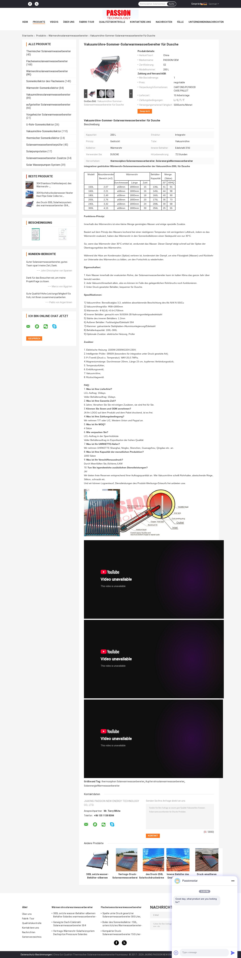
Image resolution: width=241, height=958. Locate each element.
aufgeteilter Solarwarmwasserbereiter (48, 104)
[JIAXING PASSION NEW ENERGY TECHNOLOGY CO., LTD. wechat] (48, 326)
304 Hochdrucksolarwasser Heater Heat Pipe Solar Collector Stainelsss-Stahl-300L (54, 196)
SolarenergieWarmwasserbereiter (102, 785)
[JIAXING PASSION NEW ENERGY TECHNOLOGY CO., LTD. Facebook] (30, 4)
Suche (171, 4)
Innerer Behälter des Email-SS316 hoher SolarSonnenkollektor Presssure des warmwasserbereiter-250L (178, 876)
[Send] (232, 952)
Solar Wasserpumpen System (43, 164)
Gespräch (196, 3)
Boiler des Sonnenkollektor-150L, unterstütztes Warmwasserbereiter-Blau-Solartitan (122, 924)
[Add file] (176, 952)
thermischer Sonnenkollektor (43, 138)
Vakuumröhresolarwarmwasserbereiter (48, 94)
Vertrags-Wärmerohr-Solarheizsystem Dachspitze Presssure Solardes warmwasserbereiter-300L (74, 933)
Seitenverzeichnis (31, 937)
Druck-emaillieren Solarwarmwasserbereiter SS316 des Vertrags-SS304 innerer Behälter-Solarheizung (206, 876)
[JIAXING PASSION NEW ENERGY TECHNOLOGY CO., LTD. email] (30, 326)
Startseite (27, 35)
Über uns (68, 22)
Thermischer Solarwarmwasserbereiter (48, 51)
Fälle (180, 22)
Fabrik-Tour (86, 22)
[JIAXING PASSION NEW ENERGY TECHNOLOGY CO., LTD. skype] (56, 326)
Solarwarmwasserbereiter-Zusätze (46, 158)
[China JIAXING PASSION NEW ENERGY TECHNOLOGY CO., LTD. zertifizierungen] (35, 234)
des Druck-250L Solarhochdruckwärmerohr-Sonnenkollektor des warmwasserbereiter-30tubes (154, 876)
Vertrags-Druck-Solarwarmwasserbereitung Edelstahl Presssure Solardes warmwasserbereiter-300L (127, 876)
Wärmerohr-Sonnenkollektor (42, 87)
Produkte (39, 22)
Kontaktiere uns (140, 22)
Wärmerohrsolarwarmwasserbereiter (68, 35)
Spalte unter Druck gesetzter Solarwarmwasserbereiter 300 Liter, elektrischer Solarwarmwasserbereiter (123, 915)
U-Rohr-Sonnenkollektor (40, 124)
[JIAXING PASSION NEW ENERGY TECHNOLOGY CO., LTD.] (120, 14)
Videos (54, 22)
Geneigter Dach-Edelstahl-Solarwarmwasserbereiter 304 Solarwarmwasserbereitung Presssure (74, 924)
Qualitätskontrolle (112, 22)
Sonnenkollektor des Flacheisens (45, 81)
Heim (25, 22)
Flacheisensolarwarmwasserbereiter (47, 61)
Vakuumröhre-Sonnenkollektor (43, 131)
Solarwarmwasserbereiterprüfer (44, 144)
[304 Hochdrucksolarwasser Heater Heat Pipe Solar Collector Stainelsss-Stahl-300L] (29, 194)
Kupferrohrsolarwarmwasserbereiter (165, 781)
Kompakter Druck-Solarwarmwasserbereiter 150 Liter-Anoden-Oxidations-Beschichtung (121, 933)
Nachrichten (164, 22)
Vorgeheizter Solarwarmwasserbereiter (48, 114)
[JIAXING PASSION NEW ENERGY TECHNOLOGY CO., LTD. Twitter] (36, 4)
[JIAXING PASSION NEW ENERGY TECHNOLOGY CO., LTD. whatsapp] (39, 326)
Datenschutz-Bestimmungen (36, 954)
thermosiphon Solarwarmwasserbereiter (122, 781)
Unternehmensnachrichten (206, 22)
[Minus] (233, 881)
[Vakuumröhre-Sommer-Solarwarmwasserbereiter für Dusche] (107, 69)
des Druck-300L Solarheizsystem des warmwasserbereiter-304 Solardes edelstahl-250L (53, 205)
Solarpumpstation (36, 151)
